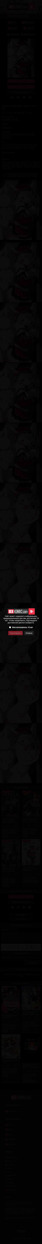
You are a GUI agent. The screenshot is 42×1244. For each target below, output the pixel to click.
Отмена (29, 633)
